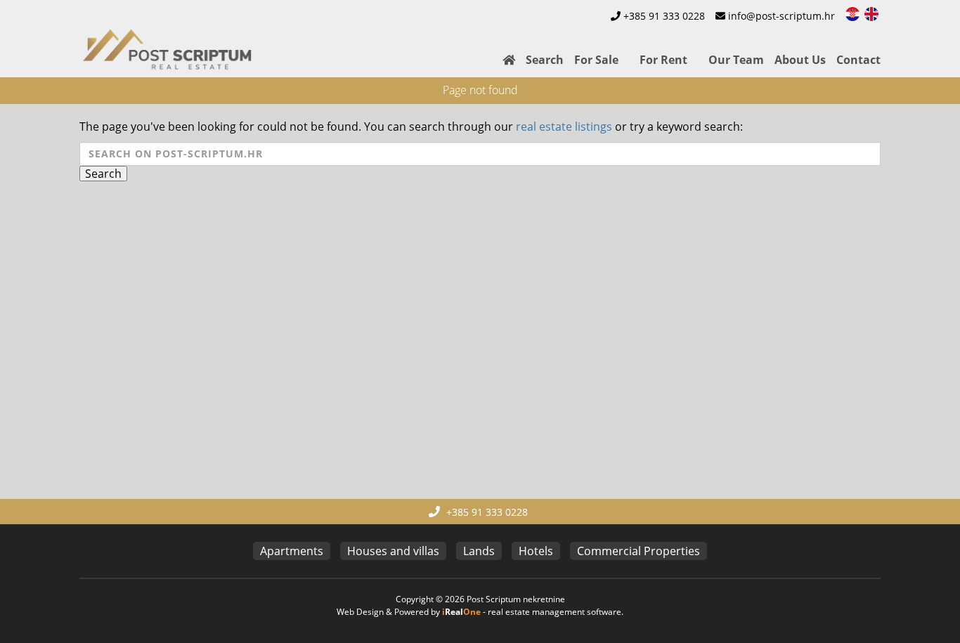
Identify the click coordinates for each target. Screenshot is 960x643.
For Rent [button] (663, 59)
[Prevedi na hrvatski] (853, 12)
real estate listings (564, 126)
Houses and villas (393, 551)
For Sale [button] (596, 59)
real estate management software (554, 612)
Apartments (291, 551)
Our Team (736, 59)
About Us (800, 59)
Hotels (536, 551)
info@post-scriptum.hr (781, 15)
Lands (479, 551)
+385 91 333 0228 (664, 15)
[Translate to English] (872, 12)
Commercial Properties (638, 551)
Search (545, 59)
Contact (858, 59)
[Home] (503, 59)
